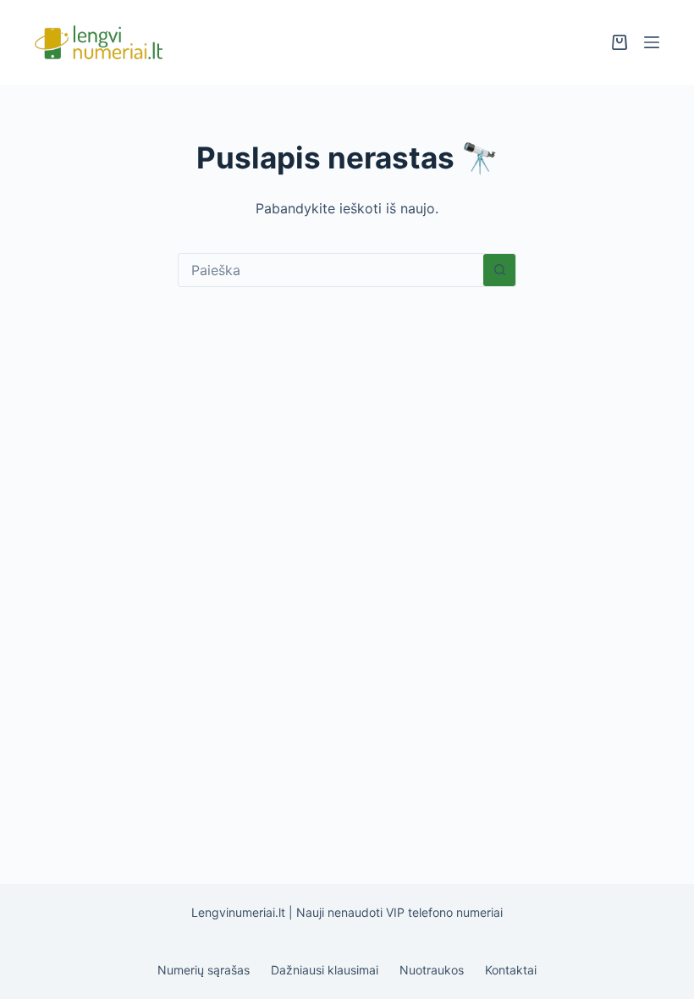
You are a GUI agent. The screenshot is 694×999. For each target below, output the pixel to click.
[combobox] (331, 270)
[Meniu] (651, 42)
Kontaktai (511, 970)
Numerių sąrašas (203, 970)
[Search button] (499, 270)
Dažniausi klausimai (324, 970)
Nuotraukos (431, 970)
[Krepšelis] (619, 42)
